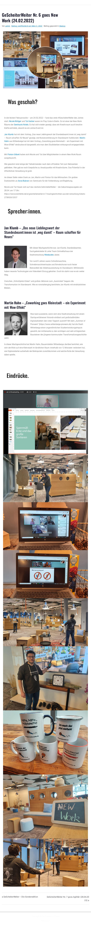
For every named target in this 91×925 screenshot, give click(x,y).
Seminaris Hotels (21, 124)
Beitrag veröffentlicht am (26, 26)
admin (7, 26)
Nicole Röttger (15, 121)
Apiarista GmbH (53, 916)
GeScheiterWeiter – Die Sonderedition (20, 897)
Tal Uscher (29, 121)
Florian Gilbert (14, 154)
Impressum (45, 921)
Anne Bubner (23, 181)
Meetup (62, 26)
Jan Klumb (9, 134)
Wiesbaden (49, 255)
